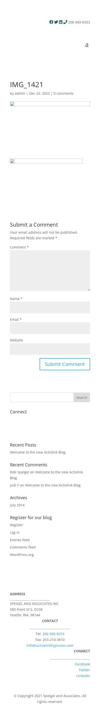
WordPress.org (22, 554)
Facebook (82, 664)
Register (16, 525)
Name (16, 298)
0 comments (64, 93)
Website (16, 340)
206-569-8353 (53, 634)
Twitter (84, 670)
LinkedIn (83, 675)
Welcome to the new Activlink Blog (38, 452)
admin (20, 93)
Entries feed (20, 540)
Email (16, 319)
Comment (19, 247)
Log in (15, 532)
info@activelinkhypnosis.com (50, 645)
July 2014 (17, 505)
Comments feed (23, 547)
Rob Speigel (19, 472)
